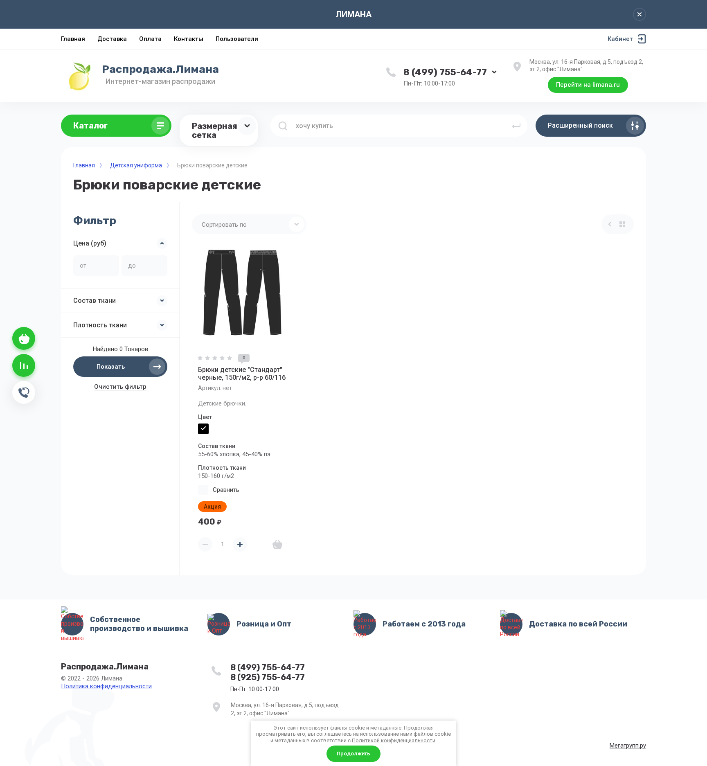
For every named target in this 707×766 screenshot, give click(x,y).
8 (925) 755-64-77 (267, 677)
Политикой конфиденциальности (393, 740)
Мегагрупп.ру (628, 745)
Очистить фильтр (120, 386)
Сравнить (226, 489)
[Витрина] (622, 224)
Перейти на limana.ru (588, 84)
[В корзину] (277, 544)
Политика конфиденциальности (106, 686)
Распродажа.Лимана (160, 69)
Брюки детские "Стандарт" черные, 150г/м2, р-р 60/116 (242, 373)
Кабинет (620, 39)
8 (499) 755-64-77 (445, 72)
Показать (111, 366)
